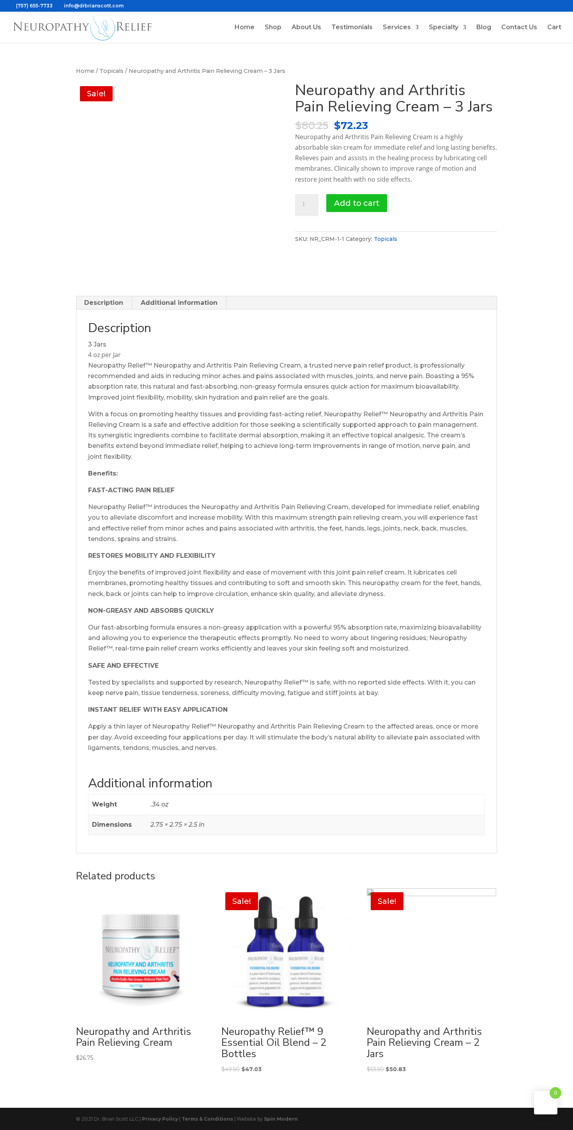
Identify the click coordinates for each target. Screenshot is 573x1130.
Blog (483, 28)
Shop (273, 28)
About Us (306, 28)
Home (245, 28)
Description (103, 302)
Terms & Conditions (207, 1119)
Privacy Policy (160, 1119)
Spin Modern (281, 1119)
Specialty (443, 28)
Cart (554, 28)
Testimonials (352, 28)
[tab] (104, 302)
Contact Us (519, 28)
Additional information (179, 302)
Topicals (111, 70)
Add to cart (356, 203)
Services (397, 28)
